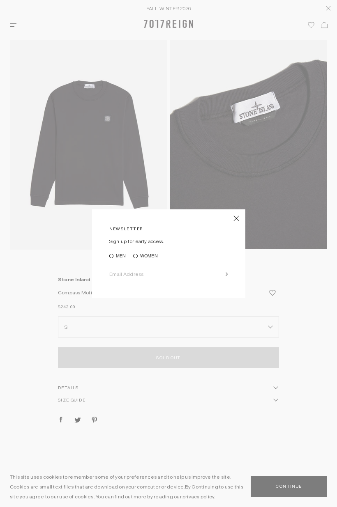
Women (148, 256)
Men (121, 256)
